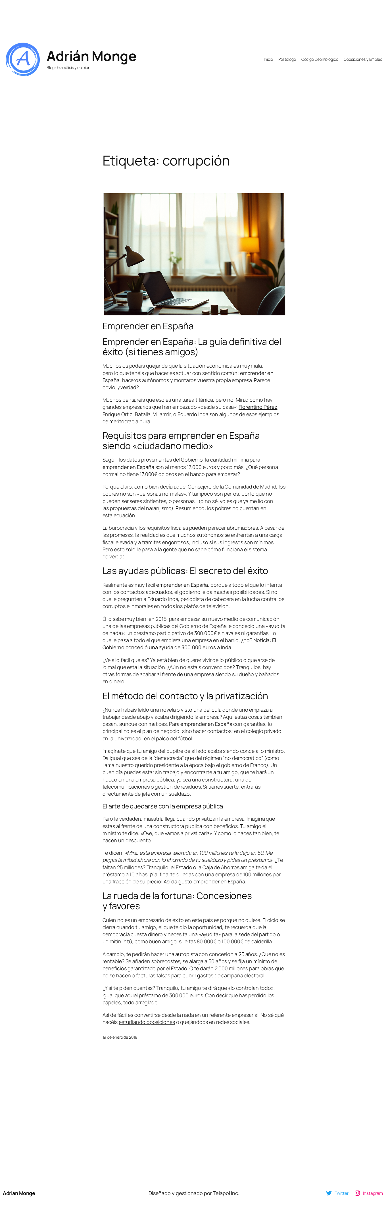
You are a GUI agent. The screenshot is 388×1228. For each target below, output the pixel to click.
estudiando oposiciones (147, 1022)
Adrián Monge (91, 56)
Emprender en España (148, 326)
